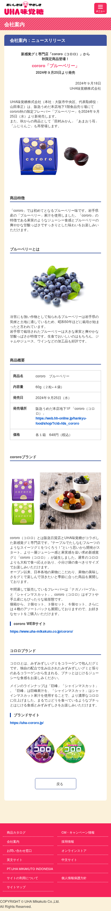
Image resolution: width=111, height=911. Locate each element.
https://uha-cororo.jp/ (27, 722)
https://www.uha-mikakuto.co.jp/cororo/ (41, 631)
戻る (59, 783)
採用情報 (67, 841)
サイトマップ (16, 887)
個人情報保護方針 (74, 877)
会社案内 (14, 24)
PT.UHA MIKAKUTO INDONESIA (30, 868)
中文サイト (69, 859)
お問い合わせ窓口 (19, 850)
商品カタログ (16, 832)
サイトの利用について (22, 877)
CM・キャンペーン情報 (77, 832)
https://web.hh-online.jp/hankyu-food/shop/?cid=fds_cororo (61, 421)
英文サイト (14, 859)
